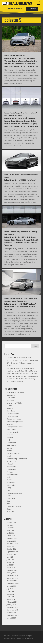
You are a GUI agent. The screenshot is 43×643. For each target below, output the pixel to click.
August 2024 (11, 586)
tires (8, 501)
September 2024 (13, 583)
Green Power (8, 66)
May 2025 (10, 562)
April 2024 (10, 597)
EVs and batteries (20, 63)
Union (9, 509)
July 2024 (10, 589)
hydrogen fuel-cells (13, 453)
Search (35, 346)
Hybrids (9, 451)
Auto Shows (11, 398)
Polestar (17, 66)
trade (36, 66)
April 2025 (10, 565)
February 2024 (12, 602)
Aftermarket (11, 395)
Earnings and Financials (12, 123)
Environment (11, 429)
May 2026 (10, 530)
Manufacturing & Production (17, 459)
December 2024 (12, 575)
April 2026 (10, 533)
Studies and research (14, 493)
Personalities (11, 469)
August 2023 (11, 618)
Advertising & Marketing (15, 392)
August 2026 (11, 522)
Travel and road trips (14, 506)
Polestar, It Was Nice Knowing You (14, 55)
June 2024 (10, 591)
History (9, 448)
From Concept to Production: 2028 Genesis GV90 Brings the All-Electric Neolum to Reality (22, 363)
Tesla (27, 126)
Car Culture (11, 411)
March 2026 (11, 536)
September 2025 (13, 552)
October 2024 (12, 581)
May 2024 (10, 594)
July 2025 (10, 557)
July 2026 (10, 525)
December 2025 (12, 544)
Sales (8, 490)
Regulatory (11, 482)
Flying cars (10, 437)
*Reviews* (7, 61)
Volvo (36, 126)
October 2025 (12, 549)
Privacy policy (16, 638)
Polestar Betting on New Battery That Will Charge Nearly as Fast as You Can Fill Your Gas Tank (20, 300)
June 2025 (10, 559)
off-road (10, 464)
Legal (9, 456)
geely (35, 123)
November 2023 (12, 610)
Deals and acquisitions (15, 422)
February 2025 (12, 570)
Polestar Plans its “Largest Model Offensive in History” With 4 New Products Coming (20, 114)
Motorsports (11, 461)
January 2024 (11, 605)
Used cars (10, 512)
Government (31, 63)
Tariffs (22, 66)
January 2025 (11, 573)
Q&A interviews (12, 474)
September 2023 (13, 615)
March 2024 (11, 599)
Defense (10, 424)
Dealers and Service (14, 419)
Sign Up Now (32, 8)
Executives (10, 435)
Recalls (9, 480)
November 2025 (12, 546)
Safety (9, 488)
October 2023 (12, 612)
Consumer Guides (25, 61)
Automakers (11, 400)
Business (15, 61)
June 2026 (10, 528)
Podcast (10, 472)
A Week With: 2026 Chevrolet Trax (19, 358)
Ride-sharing (11, 485)
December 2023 (12, 607)
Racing (9, 477)
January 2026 (11, 541)
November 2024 (12, 578)
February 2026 (12, 538)
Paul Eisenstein (11, 58)
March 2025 (11, 567)
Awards (9, 406)
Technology (30, 66)
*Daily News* (31, 58)
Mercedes (26, 242)
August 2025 (11, 554)
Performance (11, 466)
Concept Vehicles (17, 121)
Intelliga (30, 638)
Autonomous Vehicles (14, 403)
